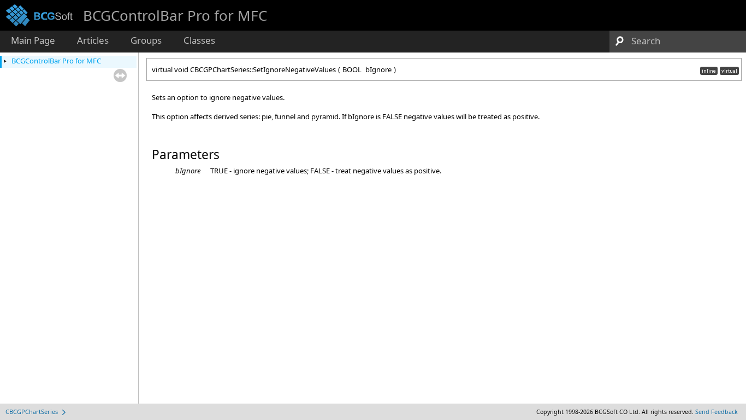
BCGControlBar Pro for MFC (56, 61)
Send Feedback (716, 412)
